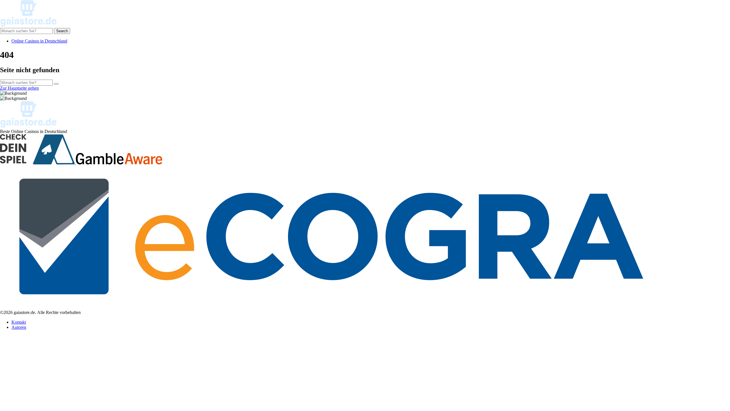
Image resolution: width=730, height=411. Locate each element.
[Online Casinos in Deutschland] (28, 25)
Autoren (18, 327)
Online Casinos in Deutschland (39, 41)
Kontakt (18, 322)
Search (62, 31)
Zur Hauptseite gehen (19, 88)
